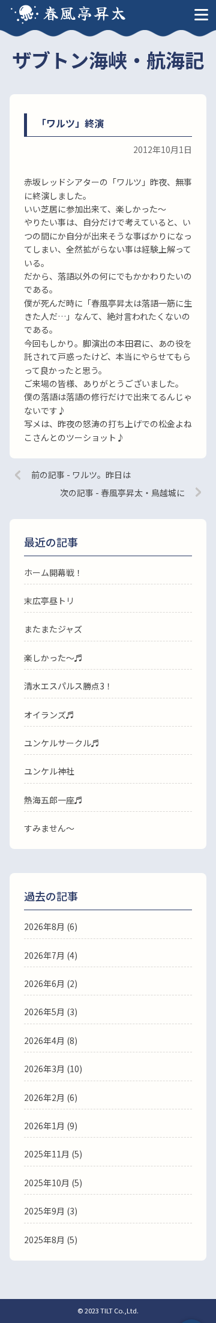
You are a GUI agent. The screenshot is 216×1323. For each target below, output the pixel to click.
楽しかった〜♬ (53, 658)
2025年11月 (47, 1154)
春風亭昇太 (85, 12)
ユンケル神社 (49, 771)
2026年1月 (44, 1126)
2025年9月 (44, 1211)
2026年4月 (44, 1040)
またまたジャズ (53, 629)
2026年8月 (44, 926)
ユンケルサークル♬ (62, 743)
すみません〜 (49, 828)
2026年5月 (44, 1012)
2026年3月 (44, 1069)
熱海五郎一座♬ (53, 800)
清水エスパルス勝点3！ (68, 686)
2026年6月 (44, 983)
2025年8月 (44, 1240)
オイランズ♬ (49, 715)
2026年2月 (44, 1097)
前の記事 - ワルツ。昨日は (81, 475)
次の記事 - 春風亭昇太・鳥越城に (122, 493)
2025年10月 (47, 1183)
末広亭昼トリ (49, 601)
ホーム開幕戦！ (53, 572)
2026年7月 (44, 955)
